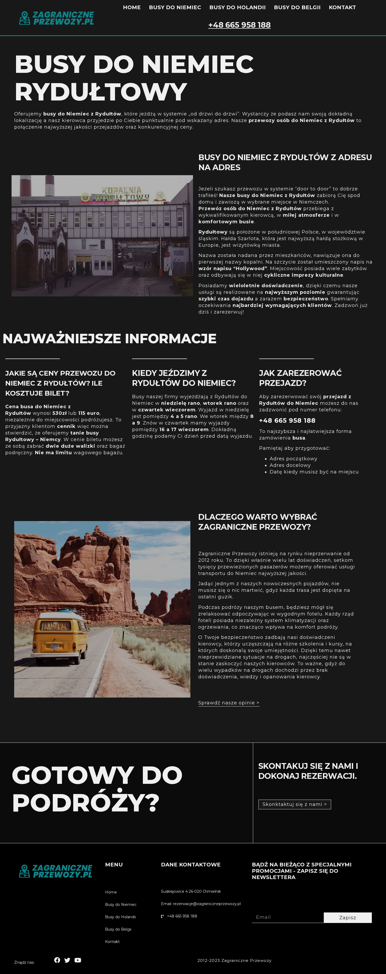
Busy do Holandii (237, 7)
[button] (228, 703)
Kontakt (342, 7)
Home (132, 7)
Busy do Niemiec (175, 7)
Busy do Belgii (297, 7)
